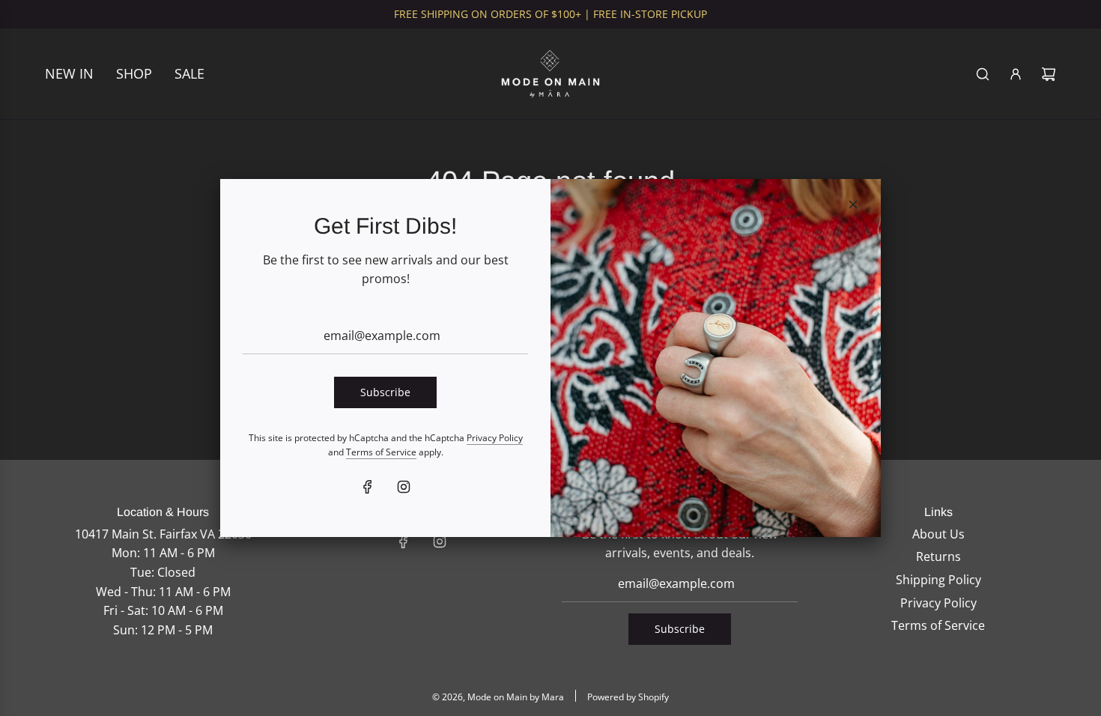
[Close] (853, 204)
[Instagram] (403, 486)
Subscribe (385, 392)
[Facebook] (367, 486)
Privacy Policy (495, 437)
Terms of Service (381, 452)
